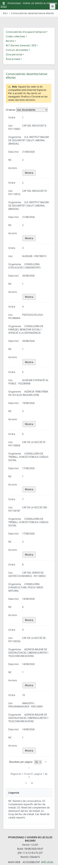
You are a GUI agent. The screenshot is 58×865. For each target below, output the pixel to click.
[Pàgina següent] (26, 783)
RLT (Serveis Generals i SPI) (21, 45)
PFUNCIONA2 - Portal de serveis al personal (32, 3)
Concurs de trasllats (17, 50)
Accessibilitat (31, 862)
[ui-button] (52, 6)
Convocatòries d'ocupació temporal (26, 32)
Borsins (10, 41)
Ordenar (10, 109)
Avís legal (47, 862)
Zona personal (14, 54)
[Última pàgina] (32, 783)
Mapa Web (14, 862)
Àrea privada (13, 59)
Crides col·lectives (15, 36)
